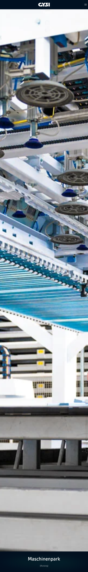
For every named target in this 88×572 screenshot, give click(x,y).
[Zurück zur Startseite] (44, 4)
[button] (85, 4)
